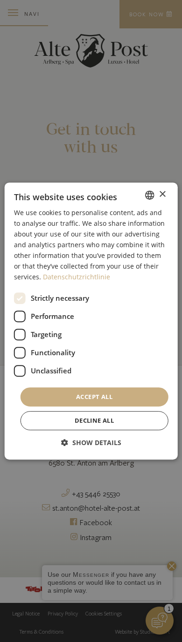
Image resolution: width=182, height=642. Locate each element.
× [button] (162, 194)
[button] (91, 442)
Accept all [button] (94, 396)
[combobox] (149, 195)
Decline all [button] (94, 420)
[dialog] (91, 321)
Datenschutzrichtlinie (76, 277)
